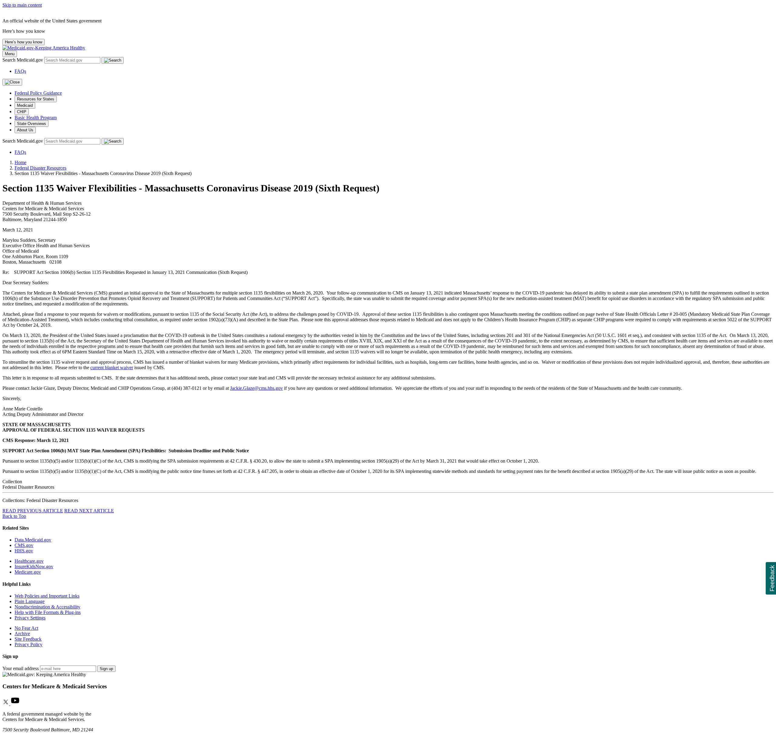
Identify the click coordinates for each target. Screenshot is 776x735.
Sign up (106, 668)
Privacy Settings (30, 617)
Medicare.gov (28, 572)
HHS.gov (24, 550)
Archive (22, 633)
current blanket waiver (111, 367)
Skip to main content (22, 5)
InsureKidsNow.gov (34, 566)
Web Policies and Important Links (47, 595)
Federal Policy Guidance (38, 93)
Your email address (20, 668)
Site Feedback (28, 639)
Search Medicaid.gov (23, 59)
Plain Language (30, 601)
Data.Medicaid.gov (33, 539)
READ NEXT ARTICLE (89, 510)
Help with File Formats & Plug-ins (48, 612)
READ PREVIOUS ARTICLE (32, 510)
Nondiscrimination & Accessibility (47, 606)
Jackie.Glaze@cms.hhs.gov (256, 388)
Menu (10, 54)
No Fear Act (26, 628)
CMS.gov (24, 545)
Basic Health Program (36, 117)
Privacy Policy (28, 644)
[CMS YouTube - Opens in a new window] (15, 703)
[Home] (43, 47)
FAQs (20, 71)
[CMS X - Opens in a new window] (6, 703)
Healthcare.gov (29, 561)
